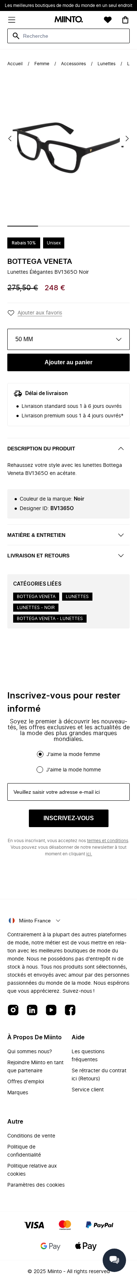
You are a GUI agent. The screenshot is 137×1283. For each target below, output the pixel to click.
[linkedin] (32, 1010)
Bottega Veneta (39, 261)
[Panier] (125, 20)
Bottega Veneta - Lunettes (50, 618)
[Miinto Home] (69, 20)
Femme (41, 64)
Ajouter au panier (68, 362)
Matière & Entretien (36, 535)
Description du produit (41, 448)
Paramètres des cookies (36, 1185)
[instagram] (13, 1010)
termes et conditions (107, 840)
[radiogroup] (68, 762)
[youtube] (51, 1010)
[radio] (40, 754)
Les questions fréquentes (88, 1055)
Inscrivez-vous (68, 818)
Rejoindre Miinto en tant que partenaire (35, 1066)
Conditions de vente (31, 1136)
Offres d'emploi (25, 1081)
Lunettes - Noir (36, 607)
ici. (89, 854)
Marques (17, 1092)
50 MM (24, 339)
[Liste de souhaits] (108, 20)
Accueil (15, 64)
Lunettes (106, 64)
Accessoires (73, 64)
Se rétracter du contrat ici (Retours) (99, 1074)
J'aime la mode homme (73, 770)
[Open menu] (11, 20)
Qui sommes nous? (29, 1051)
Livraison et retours (38, 555)
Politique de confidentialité (24, 1151)
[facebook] (70, 1010)
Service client (88, 1089)
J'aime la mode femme (73, 754)
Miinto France (35, 920)
